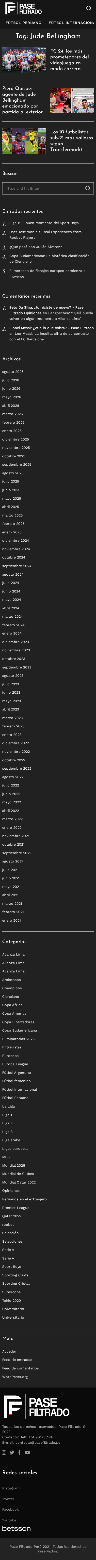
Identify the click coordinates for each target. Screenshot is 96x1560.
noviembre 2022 (16, 751)
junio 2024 (11, 591)
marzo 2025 (12, 515)
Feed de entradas (17, 1360)
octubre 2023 (13, 659)
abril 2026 (10, 406)
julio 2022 (10, 785)
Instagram (11, 1488)
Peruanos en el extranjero (24, 1199)
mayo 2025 (11, 498)
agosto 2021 (12, 861)
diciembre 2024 (15, 540)
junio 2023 (11, 692)
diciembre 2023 (15, 642)
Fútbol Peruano (24, 23)
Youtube (9, 1520)
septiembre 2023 (16, 667)
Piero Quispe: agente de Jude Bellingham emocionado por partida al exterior (22, 100)
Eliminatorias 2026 (18, 1039)
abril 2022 (10, 811)
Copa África (12, 1005)
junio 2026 (11, 388)
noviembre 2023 (16, 650)
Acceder (9, 1351)
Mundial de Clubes (18, 1174)
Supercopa (11, 1292)
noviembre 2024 (16, 549)
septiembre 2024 (17, 566)
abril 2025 (10, 507)
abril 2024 (10, 608)
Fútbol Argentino (16, 1073)
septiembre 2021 (16, 853)
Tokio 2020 (11, 1300)
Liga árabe (11, 1140)
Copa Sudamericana (19, 1030)
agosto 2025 (12, 473)
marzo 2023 (12, 718)
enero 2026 (12, 431)
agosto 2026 (13, 372)
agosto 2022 (12, 777)
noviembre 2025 (16, 448)
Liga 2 (7, 1123)
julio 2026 (10, 380)
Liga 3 (7, 1132)
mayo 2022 (11, 802)
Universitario (13, 1309)
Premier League (15, 1208)
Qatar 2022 (11, 1216)
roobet (8, 1224)
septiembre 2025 (16, 464)
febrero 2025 (13, 524)
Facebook (10, 1509)
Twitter (8, 1499)
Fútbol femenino (16, 1081)
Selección (10, 1233)
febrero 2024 (13, 625)
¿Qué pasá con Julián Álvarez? (35, 247)
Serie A (8, 1250)
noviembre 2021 (15, 836)
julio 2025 (10, 481)
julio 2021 (10, 870)
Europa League (15, 1064)
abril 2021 (10, 895)
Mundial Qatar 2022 (19, 1182)
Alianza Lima (13, 954)
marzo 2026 (12, 414)
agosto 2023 (12, 676)
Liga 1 (7, 1115)
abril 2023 (10, 709)
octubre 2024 (13, 557)
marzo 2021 (12, 903)
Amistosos (11, 980)
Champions (12, 988)
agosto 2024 (13, 574)
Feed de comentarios (20, 1368)
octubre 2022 (13, 760)
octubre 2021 (13, 844)
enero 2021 (11, 920)
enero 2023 (11, 735)
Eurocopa (10, 1056)
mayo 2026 (11, 397)
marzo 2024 (12, 616)
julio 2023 (10, 684)
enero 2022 (11, 827)
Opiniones (11, 1191)
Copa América (14, 1013)
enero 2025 (11, 532)
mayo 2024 (11, 600)
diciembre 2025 (15, 439)
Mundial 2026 (13, 1165)
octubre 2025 (13, 456)
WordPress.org (15, 1377)
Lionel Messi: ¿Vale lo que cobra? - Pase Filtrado (51, 328)
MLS (6, 1157)
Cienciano (10, 997)
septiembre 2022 (16, 768)
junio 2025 (11, 490)
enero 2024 (12, 633)
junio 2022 (11, 794)
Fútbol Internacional (19, 1089)
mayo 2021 (11, 887)
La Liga (8, 1106)
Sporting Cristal (16, 1275)
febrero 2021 (13, 912)
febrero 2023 (13, 726)
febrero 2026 (13, 422)
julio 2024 (10, 583)
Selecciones (12, 1241)
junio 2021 (11, 878)
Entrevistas (12, 1047)
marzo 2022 (12, 819)
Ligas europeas (15, 1149)
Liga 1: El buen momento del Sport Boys (44, 223)
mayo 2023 (11, 701)
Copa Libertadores (18, 1022)
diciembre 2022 (15, 743)
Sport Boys (11, 1267)
